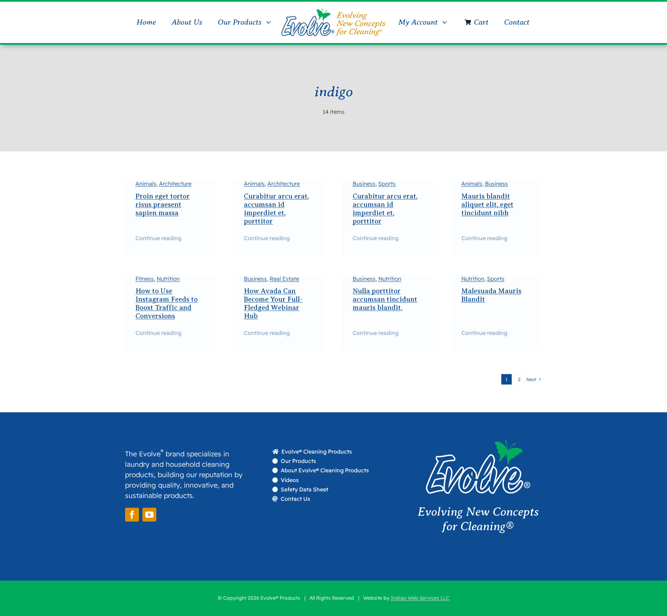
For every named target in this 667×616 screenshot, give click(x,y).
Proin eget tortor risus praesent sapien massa (162, 204)
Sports (387, 183)
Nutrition (168, 278)
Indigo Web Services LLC (420, 598)
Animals (145, 183)
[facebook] (132, 515)
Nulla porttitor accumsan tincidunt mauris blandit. (385, 299)
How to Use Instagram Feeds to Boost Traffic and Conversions (166, 303)
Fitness (144, 278)
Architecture (175, 183)
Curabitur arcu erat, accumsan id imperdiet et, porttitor (276, 208)
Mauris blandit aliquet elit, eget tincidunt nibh (487, 204)
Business (364, 183)
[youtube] (149, 515)
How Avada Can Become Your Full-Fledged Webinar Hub (273, 303)
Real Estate (284, 278)
